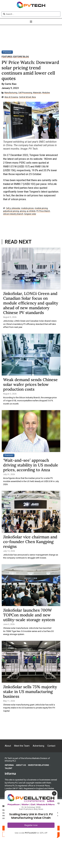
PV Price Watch (43, 211)
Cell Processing (25, 93)
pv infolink (31, 211)
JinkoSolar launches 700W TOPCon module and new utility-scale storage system (29, 615)
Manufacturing (10, 93)
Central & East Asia (27, 97)
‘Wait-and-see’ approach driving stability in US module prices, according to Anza (30, 465)
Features (7, 56)
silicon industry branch (13, 214)
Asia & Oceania (11, 97)
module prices (27, 208)
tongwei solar (30, 214)
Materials (37, 93)
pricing (23, 211)
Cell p (8, 208)
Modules (46, 93)
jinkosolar (16, 208)
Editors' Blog (21, 56)
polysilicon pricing (11, 211)
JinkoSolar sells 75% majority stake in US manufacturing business (30, 691)
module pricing (41, 208)
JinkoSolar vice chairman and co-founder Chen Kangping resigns (30, 541)
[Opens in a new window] (10, 773)
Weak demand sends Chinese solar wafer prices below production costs (30, 384)
